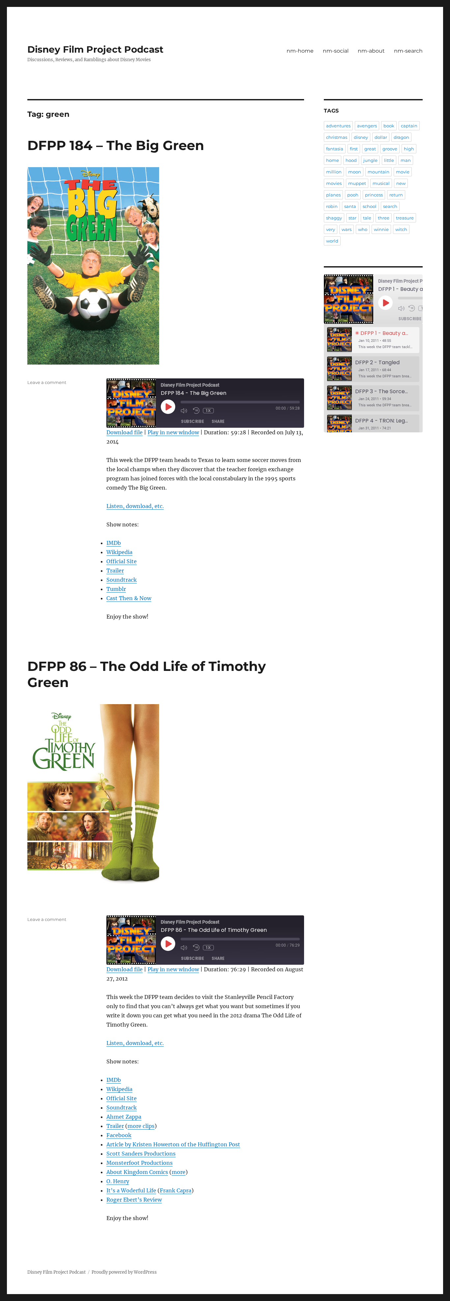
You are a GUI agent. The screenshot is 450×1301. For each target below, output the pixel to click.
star (352, 217)
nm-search (408, 51)
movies (334, 183)
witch (401, 229)
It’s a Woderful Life (131, 1190)
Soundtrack (121, 579)
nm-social (336, 51)
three (383, 217)
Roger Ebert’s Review (134, 1199)
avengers (367, 125)
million (334, 171)
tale (367, 217)
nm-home (300, 51)
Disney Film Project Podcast (95, 49)
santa (350, 206)
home (332, 160)
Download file (124, 432)
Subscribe (192, 421)
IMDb (113, 543)
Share (218, 421)
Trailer (115, 570)
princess (374, 194)
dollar (381, 137)
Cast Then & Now (128, 598)
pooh (352, 194)
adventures (338, 125)
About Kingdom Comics (137, 1172)
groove (389, 148)
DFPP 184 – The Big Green (115, 145)
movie (402, 171)
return (396, 194)
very (330, 229)
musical (381, 183)
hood (351, 160)
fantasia (334, 148)
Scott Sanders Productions (141, 1153)
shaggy (334, 217)
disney (361, 137)
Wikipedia (119, 552)
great (370, 148)
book (388, 125)
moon (354, 171)
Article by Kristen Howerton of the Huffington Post (173, 1144)
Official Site (121, 561)
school (370, 206)
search (390, 206)
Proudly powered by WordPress (124, 1272)
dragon (401, 137)
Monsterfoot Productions (139, 1163)
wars (347, 229)
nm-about (371, 51)
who (362, 229)
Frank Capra (175, 1190)
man (406, 160)
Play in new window (173, 432)
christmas (336, 137)
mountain (378, 171)
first (354, 148)
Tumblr (116, 589)
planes (333, 194)
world (332, 240)
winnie (381, 229)
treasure (405, 217)
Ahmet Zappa (123, 1116)
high (409, 148)
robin (332, 206)
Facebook (118, 1135)
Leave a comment (46, 382)
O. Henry (117, 1181)
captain (409, 125)
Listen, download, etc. (135, 506)
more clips (141, 1126)
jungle (370, 160)
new (401, 183)
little (389, 160)
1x (208, 410)
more (178, 1172)
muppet (357, 183)
